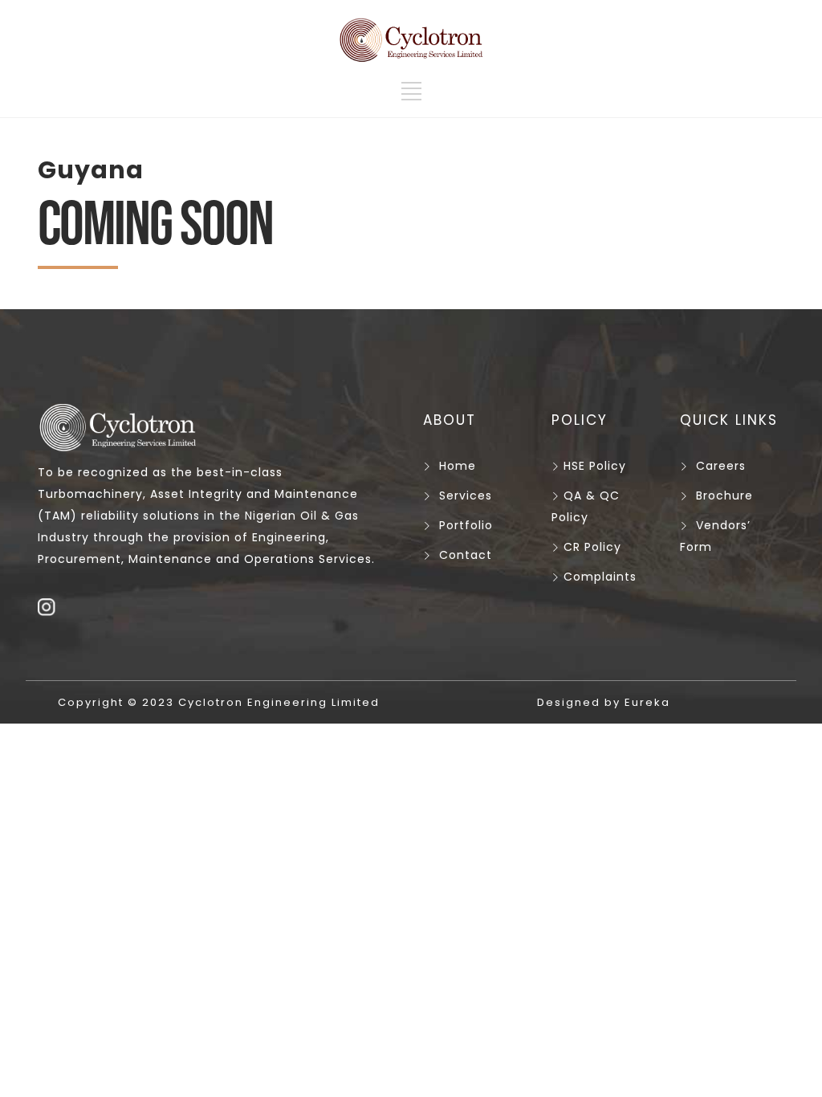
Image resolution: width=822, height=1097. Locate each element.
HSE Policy (593, 466)
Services (465, 495)
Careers (721, 466)
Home (457, 466)
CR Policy (592, 547)
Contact (465, 555)
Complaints (598, 577)
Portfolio (466, 525)
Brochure (724, 495)
